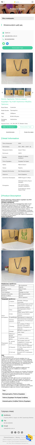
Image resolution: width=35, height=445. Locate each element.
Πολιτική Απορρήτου (9, 437)
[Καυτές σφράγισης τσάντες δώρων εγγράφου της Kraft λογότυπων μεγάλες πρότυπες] (17, 69)
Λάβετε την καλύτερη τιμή (9, 126)
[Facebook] (15, 432)
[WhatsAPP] (3, 43)
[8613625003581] (19, 432)
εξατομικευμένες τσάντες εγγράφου (13, 394)
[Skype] (7, 43)
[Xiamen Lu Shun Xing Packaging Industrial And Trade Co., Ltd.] (18, 2)
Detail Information (10, 132)
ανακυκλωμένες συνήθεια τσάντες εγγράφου (16, 401)
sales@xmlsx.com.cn (11, 36)
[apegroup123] (22, 432)
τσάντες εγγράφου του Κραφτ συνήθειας (15, 397)
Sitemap (18, 437)
